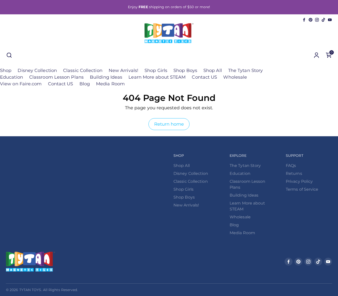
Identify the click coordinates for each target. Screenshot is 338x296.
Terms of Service (302, 189)
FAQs (291, 165)
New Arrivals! (123, 70)
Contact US (204, 77)
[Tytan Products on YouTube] (330, 20)
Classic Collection (82, 70)
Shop (5, 70)
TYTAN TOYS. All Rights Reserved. (48, 290)
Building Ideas (106, 77)
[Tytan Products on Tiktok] (323, 20)
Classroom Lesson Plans (56, 77)
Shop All (212, 70)
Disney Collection (37, 70)
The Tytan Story (245, 70)
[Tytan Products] (169, 33)
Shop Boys (185, 70)
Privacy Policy (299, 181)
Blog (84, 84)
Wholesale (235, 77)
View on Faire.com (21, 84)
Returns (294, 173)
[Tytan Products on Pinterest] (310, 20)
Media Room (110, 84)
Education (11, 77)
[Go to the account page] (316, 55)
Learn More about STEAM (157, 77)
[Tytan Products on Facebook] (304, 20)
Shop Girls (156, 70)
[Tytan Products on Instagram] (317, 20)
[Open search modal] (9, 55)
